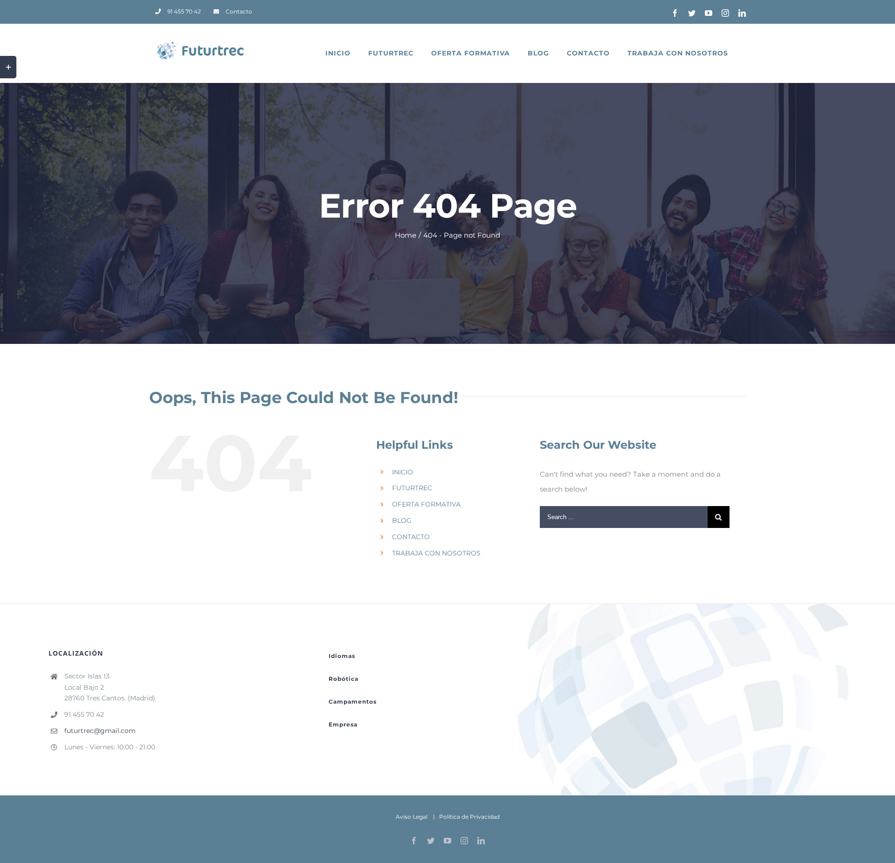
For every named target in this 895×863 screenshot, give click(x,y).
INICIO (402, 472)
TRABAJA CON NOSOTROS (436, 553)
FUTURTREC (412, 488)
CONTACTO (411, 537)
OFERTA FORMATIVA (426, 504)
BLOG (402, 520)
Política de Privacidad (469, 816)
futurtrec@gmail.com (100, 730)
